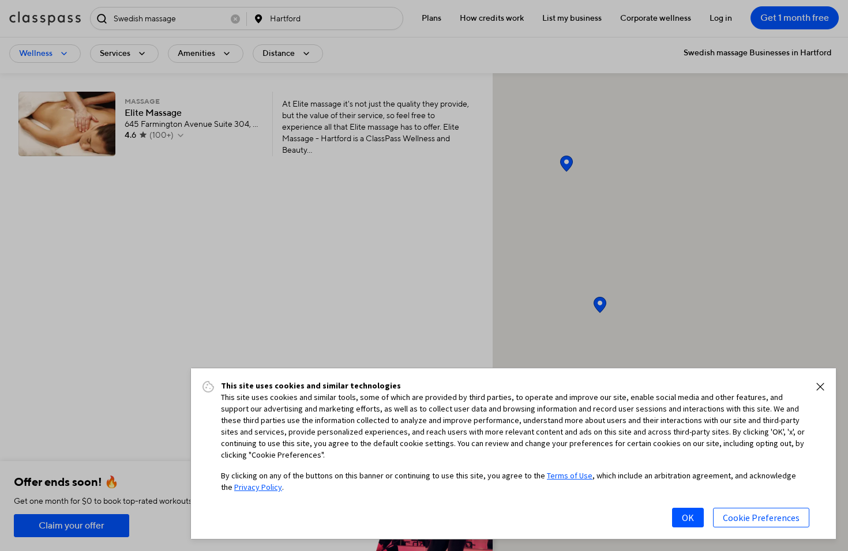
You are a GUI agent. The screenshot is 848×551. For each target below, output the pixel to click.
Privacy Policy (258, 487)
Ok (688, 517)
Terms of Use (569, 475)
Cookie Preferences (761, 517)
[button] (820, 387)
